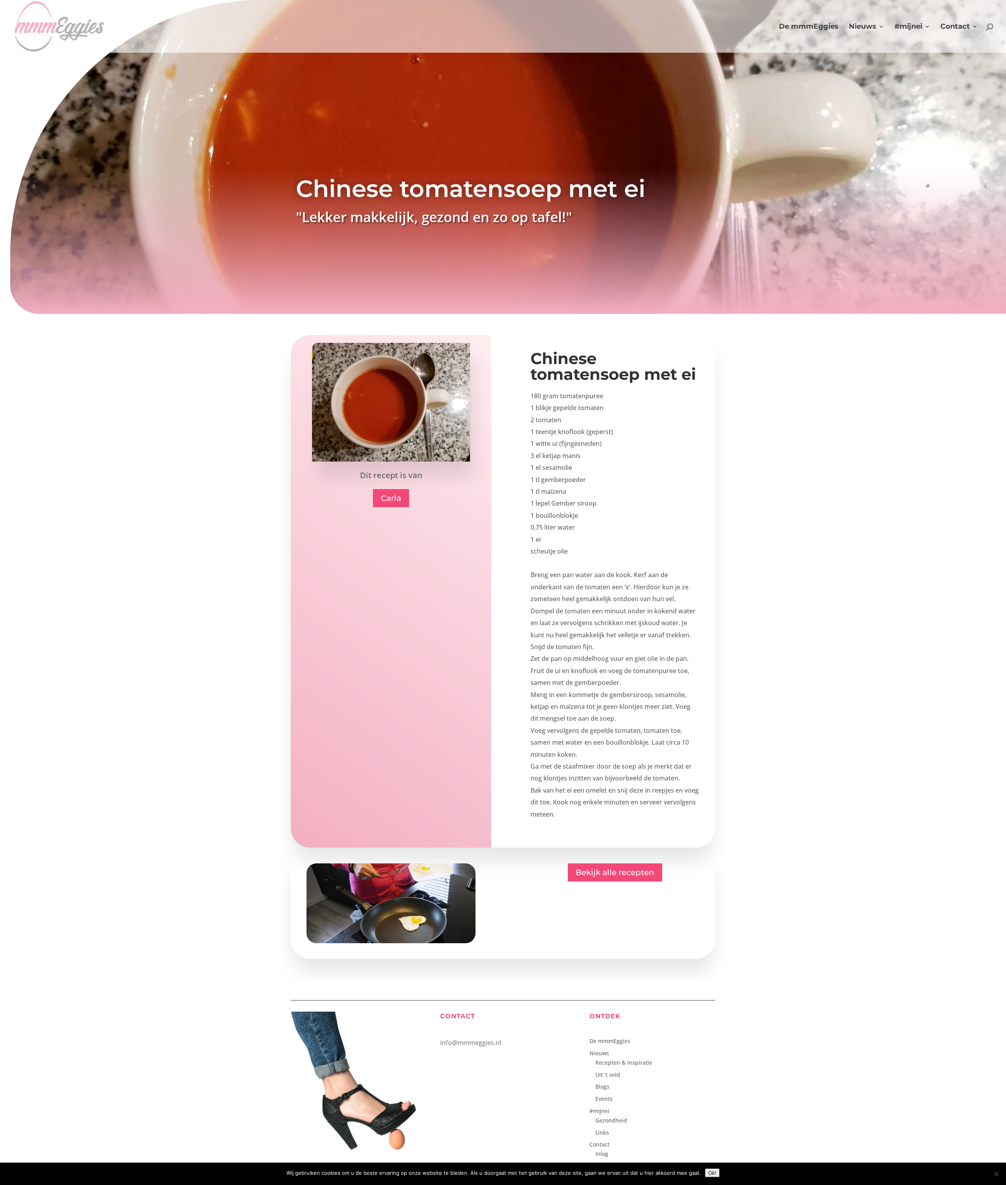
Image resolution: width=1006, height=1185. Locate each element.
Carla (391, 498)
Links (602, 1132)
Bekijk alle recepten (615, 872)
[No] (996, 1174)
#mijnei (908, 27)
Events (604, 1098)
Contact (955, 27)
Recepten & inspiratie (623, 1062)
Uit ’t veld (607, 1074)
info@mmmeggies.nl (470, 1042)
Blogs (602, 1086)
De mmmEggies (809, 27)
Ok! (712, 1173)
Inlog (601, 1153)
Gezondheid (611, 1120)
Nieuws (862, 27)
